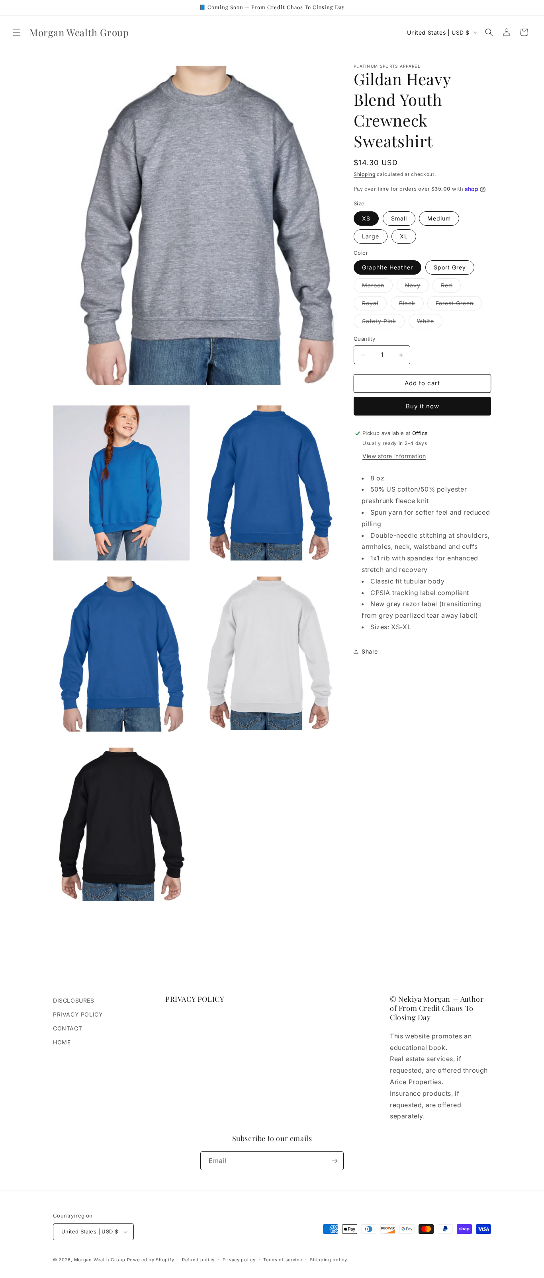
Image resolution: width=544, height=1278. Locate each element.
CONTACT (67, 1028)
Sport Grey (450, 267)
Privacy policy (239, 1259)
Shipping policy (328, 1259)
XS (366, 218)
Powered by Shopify (150, 1259)
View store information (394, 456)
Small (399, 218)
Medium (439, 218)
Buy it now (422, 406)
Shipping (365, 174)
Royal (374, 305)
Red (451, 287)
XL (404, 236)
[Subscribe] (334, 1160)
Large (370, 236)
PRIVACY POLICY (78, 1014)
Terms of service (282, 1259)
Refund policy (198, 1259)
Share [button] (370, 651)
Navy (417, 287)
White (429, 323)
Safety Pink (383, 323)
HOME (61, 1042)
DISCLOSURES (73, 1000)
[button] (16, 32)
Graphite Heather (387, 267)
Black (411, 305)
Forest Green (459, 305)
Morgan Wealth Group (99, 1259)
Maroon (377, 287)
